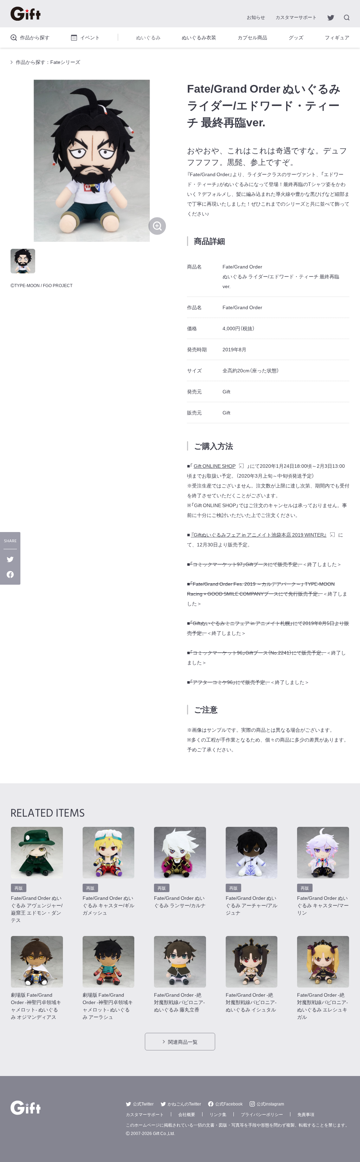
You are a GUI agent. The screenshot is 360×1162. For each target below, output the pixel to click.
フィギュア (337, 37)
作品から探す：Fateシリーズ (48, 61)
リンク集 (218, 1114)
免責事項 (305, 1114)
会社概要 (186, 1114)
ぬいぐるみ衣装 (199, 37)
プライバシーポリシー (262, 1114)
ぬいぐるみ (148, 37)
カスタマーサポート (296, 17)
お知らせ (256, 17)
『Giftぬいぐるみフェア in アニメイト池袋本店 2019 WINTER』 (259, 534)
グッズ (296, 37)
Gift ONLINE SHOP (215, 465)
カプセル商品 (252, 37)
